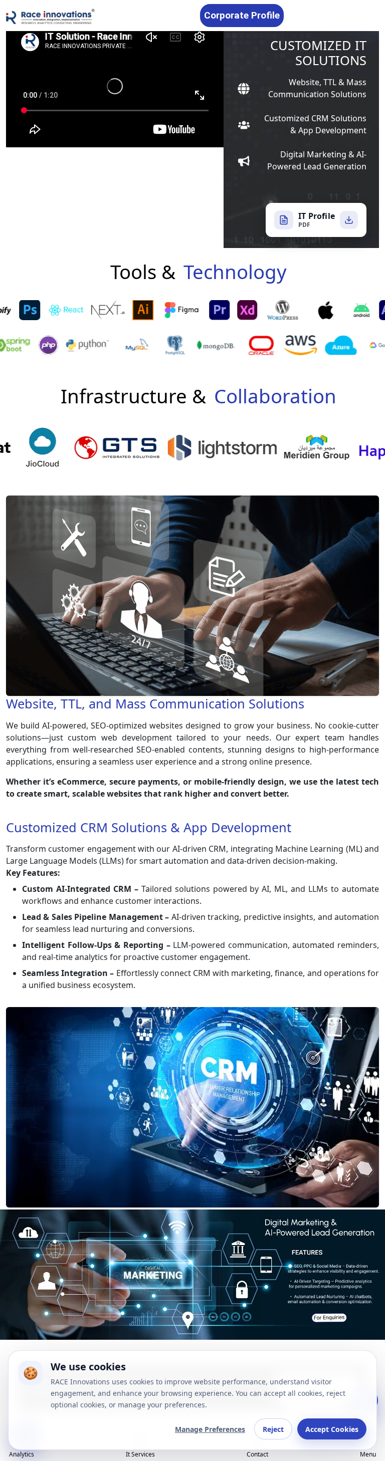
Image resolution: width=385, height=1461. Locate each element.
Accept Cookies (331, 1429)
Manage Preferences (210, 1429)
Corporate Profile (242, 15)
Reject (273, 1429)
